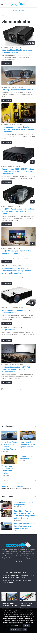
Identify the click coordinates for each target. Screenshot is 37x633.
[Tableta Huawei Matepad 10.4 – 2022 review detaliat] (9, 459)
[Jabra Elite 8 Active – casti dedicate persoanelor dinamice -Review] (9, 435)
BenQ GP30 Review (9, 330)
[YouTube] (20, 561)
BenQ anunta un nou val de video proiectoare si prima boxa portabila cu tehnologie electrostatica (16, 270)
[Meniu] (2, 4)
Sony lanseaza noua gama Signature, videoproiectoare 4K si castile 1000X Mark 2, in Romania (18, 129)
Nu (25, 629)
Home (4, 16)
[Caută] (35, 4)
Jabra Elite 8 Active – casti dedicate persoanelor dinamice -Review (24, 526)
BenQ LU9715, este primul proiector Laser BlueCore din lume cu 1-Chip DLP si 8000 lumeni (18, 211)
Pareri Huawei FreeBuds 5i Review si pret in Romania (27, 444)
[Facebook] (15, 561)
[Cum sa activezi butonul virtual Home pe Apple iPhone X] (28, 596)
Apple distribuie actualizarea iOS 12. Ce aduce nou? (9, 606)
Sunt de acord (15, 629)
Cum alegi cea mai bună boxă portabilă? (14, 572)
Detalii (27, 625)
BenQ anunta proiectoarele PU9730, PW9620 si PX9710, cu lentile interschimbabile (15, 369)
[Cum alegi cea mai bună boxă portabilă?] (6, 505)
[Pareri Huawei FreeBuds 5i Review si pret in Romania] (28, 435)
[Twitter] (17, 561)
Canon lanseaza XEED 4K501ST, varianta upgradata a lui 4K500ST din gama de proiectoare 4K (17, 171)
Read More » (7, 63)
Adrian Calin (6, 166)
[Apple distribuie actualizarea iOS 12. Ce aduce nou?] (9, 596)
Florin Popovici (7, 47)
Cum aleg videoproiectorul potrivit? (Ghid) (18, 90)
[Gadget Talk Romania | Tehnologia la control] (18, 3)
